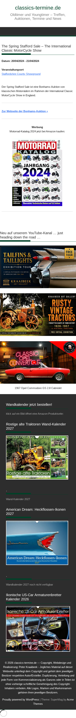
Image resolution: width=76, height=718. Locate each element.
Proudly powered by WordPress (20, 699)
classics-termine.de (38, 8)
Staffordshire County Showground (21, 73)
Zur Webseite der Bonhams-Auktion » (25, 111)
